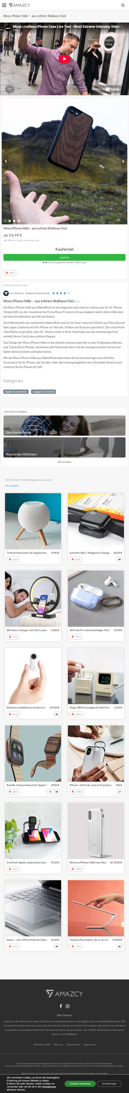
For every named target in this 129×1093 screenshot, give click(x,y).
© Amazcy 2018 (42, 1044)
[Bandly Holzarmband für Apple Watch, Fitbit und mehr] (33, 753)
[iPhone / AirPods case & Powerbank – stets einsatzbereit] (96, 753)
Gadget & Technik (43, 391)
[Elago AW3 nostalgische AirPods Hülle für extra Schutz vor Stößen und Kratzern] (96, 676)
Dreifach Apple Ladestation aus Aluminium (33, 862)
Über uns (58, 1044)
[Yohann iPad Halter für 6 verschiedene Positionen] (96, 908)
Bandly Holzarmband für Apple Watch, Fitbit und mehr (40, 785)
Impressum (89, 1044)
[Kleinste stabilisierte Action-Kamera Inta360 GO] (33, 676)
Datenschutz (73, 1044)
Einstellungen (109, 1083)
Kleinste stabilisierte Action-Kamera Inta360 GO (37, 707)
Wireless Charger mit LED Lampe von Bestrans (36, 630)
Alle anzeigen (65, 461)
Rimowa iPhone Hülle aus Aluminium (92, 862)
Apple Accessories (16, 391)
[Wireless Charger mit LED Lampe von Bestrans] (33, 599)
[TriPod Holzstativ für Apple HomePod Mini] (33, 521)
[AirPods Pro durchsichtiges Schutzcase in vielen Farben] (96, 599)
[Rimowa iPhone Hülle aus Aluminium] (96, 831)
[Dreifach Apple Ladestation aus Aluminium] (33, 831)
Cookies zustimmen (80, 1083)
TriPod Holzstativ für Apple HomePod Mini (33, 552)
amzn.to (64, 257)
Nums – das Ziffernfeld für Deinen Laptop (33, 939)
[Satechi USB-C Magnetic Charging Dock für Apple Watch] (96, 521)
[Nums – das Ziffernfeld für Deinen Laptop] (33, 908)
